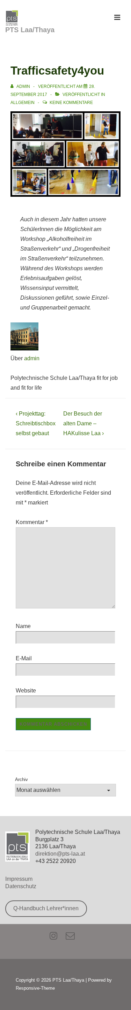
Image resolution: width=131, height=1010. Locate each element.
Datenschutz (20, 886)
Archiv (21, 779)
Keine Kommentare (71, 102)
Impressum (18, 879)
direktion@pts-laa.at (60, 854)
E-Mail (24, 658)
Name (23, 626)
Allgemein (22, 102)
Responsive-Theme (35, 988)
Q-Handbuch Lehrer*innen (46, 908)
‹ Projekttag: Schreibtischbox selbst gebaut (36, 423)
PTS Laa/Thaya (29, 30)
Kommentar (32, 522)
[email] (71, 938)
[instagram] (55, 938)
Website (26, 691)
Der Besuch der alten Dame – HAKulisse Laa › (83, 423)
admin (31, 358)
